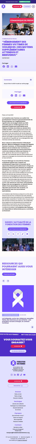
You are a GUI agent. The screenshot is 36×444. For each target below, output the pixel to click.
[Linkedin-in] (13, 234)
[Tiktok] (22, 234)
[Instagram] (8, 234)
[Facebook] (18, 375)
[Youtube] (27, 234)
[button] (3, 66)
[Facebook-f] (18, 234)
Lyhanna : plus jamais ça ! (17, 318)
